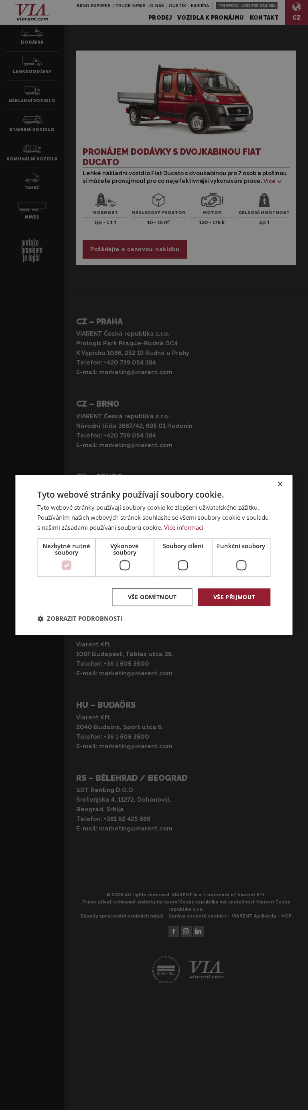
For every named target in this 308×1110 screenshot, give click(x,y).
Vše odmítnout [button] (152, 597)
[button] (79, 618)
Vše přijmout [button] (234, 597)
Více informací (183, 527)
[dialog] (153, 555)
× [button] (280, 484)
